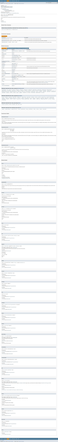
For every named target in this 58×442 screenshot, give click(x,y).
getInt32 (26, 90)
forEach (19, 109)
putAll (13, 76)
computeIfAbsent (7, 109)
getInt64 (33, 90)
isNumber (20, 92)
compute (3, 109)
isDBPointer (47, 98)
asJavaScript (43, 97)
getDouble (18, 90)
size (12, 80)
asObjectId (7, 98)
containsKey (14, 55)
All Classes (2, 2)
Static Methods (10, 48)
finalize (3, 104)
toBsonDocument (38, 92)
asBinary (6, 97)
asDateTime (14, 97)
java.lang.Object (3, 8)
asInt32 (36, 97)
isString (28, 92)
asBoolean (10, 97)
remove (13, 78)
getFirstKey (14, 67)
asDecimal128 (24, 97)
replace (37, 109)
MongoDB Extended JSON (6, 178)
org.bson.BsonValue (5, 9)
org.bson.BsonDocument (8, 10)
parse (13, 73)
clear (13, 52)
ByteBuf (3, 66)
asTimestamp (27, 98)
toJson (13, 81)
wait (16, 104)
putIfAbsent (31, 109)
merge (27, 109)
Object (10, 29)
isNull (17, 92)
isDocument (3, 92)
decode (13, 59)
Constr (9, 3)
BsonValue (13, 77)
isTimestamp (33, 92)
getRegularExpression (5, 91)
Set (2, 61)
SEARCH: (47, 2)
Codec (10, 194)
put (2, 240)
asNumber (3, 98)
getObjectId (49, 90)
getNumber (40, 90)
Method (12, 3)
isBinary (40, 91)
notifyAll (13, 104)
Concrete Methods (25, 48)
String (8, 61)
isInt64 (14, 92)
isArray (37, 91)
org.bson (5, 5)
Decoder (15, 59)
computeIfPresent (14, 109)
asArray (3, 97)
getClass (6, 104)
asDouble (32, 97)
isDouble (7, 92)
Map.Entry (3, 29)
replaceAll (44, 109)
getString (19, 91)
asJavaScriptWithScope (50, 97)
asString (18, 98)
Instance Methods (17, 48)
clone (3, 434)
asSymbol (22, 98)
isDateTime (48, 91)
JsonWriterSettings (12, 395)
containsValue (14, 56)
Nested (4, 3)
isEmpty (13, 70)
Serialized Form (3, 21)
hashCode (13, 69)
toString (42, 92)
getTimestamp (28, 91)
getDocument (9, 90)
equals (13, 63)
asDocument (28, 97)
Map (14, 76)
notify (10, 104)
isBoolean (44, 91)
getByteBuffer (14, 66)
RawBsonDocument (4, 40)
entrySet (13, 61)
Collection (4, 85)
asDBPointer (19, 97)
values (13, 85)
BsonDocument (6, 15)
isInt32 (11, 92)
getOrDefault (23, 109)
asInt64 (39, 97)
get (2, 372)
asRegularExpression (13, 98)
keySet (13, 72)
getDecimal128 (4, 90)
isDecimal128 (53, 91)
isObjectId (24, 92)
